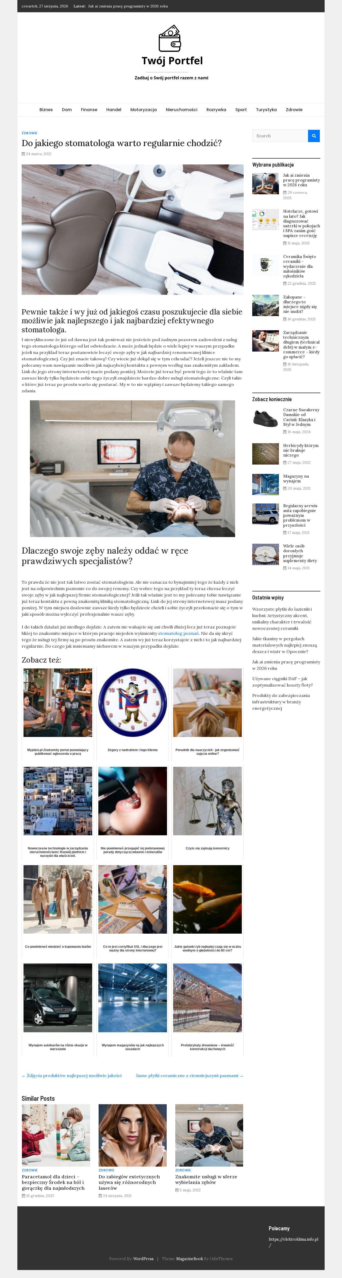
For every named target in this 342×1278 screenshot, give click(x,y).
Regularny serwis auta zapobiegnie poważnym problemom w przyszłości (300, 515)
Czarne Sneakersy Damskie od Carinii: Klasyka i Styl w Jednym (301, 417)
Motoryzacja (143, 109)
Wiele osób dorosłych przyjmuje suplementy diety (300, 553)
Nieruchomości (181, 109)
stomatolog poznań (178, 633)
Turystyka (266, 109)
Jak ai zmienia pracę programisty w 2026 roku (301, 180)
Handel (113, 109)
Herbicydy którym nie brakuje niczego (301, 450)
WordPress (143, 1258)
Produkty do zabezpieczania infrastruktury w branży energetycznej (281, 702)
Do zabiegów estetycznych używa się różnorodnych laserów (129, 1182)
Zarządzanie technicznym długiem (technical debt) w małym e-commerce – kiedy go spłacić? (301, 344)
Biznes (46, 109)
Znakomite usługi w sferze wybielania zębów (206, 1179)
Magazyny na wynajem (296, 478)
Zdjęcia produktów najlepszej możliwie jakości (72, 1075)
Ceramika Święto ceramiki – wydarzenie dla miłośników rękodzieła (299, 266)
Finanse (89, 109)
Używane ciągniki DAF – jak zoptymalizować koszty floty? (138, 6)
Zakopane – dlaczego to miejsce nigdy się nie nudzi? (300, 304)
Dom (67, 109)
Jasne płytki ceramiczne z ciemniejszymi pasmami (190, 1075)
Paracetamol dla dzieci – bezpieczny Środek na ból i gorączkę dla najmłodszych (53, 1182)
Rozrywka (216, 109)
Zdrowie (294, 109)
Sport (241, 109)
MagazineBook (189, 1258)
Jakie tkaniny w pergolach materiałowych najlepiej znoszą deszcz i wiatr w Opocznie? (284, 645)
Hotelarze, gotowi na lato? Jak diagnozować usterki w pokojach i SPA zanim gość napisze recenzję (301, 223)
